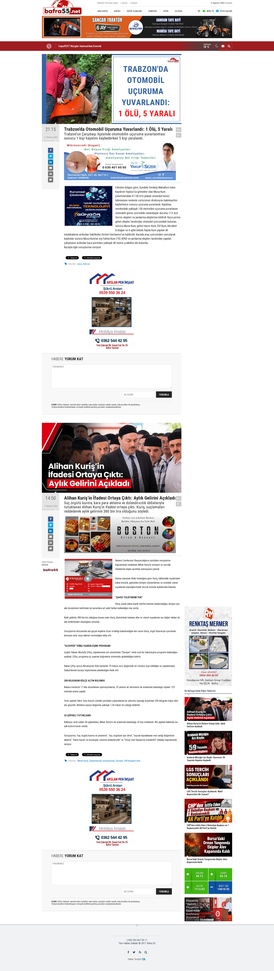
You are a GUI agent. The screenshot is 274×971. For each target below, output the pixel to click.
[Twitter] (50, 156)
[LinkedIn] (50, 162)
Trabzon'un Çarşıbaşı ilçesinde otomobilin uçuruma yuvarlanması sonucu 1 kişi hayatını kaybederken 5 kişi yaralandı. (114, 136)
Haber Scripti (134, 959)
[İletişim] (223, 46)
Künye (124, 3)
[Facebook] (50, 150)
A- (178, 135)
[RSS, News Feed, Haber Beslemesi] (140, 952)
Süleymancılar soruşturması (102, 760)
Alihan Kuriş (82, 760)
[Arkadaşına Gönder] (50, 167)
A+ (178, 129)
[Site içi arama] (229, 46)
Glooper (119, 760)
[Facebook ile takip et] (128, 952)
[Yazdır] (50, 173)
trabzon (86, 263)
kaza (79, 263)
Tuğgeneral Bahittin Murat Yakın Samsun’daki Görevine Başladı (93, 46)
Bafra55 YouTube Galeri (107, 3)
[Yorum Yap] (50, 179)
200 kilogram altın (132, 760)
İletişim (134, 3)
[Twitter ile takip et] (134, 952)
